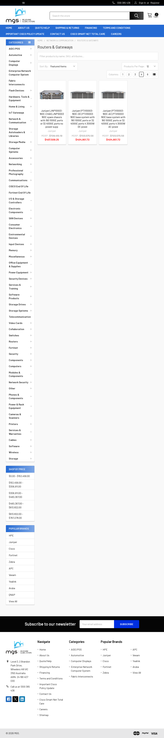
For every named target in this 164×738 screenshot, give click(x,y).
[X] (15, 699)
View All (13, 601)
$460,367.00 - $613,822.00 (16, 505)
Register (155, 2)
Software (14, 446)
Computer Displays (14, 63)
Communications (18, 180)
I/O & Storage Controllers (16, 200)
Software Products (14, 296)
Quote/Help (42, 27)
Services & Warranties (15, 432)
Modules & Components (16, 374)
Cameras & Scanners (15, 416)
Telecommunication (20, 316)
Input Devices (16, 244)
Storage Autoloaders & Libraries (17, 132)
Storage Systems (18, 310)
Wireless (14, 452)
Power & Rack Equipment (16, 406)
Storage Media (17, 142)
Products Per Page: (134, 66)
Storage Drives (17, 304)
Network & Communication (17, 120)
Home (9, 27)
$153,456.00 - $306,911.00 (16, 484)
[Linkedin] (22, 699)
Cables (12, 439)
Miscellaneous (17, 256)
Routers (13, 341)
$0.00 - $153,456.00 (19, 475)
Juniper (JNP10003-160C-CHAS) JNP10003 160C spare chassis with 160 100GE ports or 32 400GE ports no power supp (52, 118)
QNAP (12, 594)
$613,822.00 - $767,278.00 (16, 515)
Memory (13, 250)
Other (12, 388)
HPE (11, 535)
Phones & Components (16, 396)
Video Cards (15, 323)
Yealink (12, 581)
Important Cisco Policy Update (25, 33)
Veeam (12, 574)
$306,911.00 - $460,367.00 (16, 494)
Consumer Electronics (15, 226)
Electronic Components (16, 210)
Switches (14, 335)
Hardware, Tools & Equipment (19, 98)
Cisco (12, 548)
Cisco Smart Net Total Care (87, 33)
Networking (15, 164)
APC (11, 568)
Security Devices (18, 278)
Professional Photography (16, 172)
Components (16, 360)
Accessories (16, 158)
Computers (15, 366)
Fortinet (13, 347)
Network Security (18, 382)
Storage (13, 458)
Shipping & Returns (67, 27)
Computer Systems (14, 150)
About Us (23, 27)
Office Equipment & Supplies (18, 264)
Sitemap (44, 714)
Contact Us (57, 33)
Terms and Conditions (116, 27)
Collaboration (16, 329)
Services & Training (15, 286)
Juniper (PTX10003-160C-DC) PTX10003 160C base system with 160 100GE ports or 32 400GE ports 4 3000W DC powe (82, 118)
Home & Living (17, 106)
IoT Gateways (16, 112)
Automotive (15, 54)
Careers (116, 33)
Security (13, 353)
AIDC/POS (14, 48)
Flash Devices (16, 90)
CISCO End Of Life (18, 186)
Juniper (13, 542)
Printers (13, 424)
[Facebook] (9, 699)
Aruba (12, 588)
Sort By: (44, 66)
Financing (91, 27)
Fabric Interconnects (17, 82)
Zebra (12, 561)
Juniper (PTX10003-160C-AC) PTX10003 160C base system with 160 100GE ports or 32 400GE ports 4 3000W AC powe (113, 118)
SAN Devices (16, 218)
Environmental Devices (17, 236)
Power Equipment (18, 272)
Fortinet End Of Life (20, 192)
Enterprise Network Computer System (20, 72)
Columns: (114, 74)
